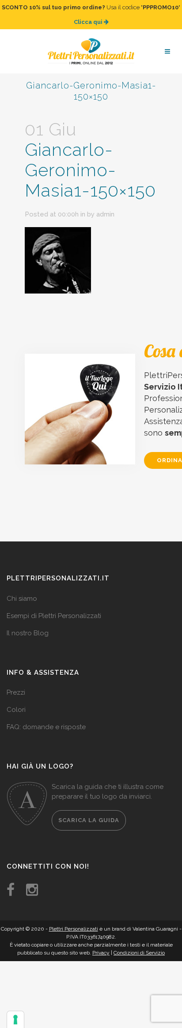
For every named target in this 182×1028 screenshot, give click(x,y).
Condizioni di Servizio (139, 953)
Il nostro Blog (28, 633)
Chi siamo (22, 599)
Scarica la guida (88, 820)
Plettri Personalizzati (73, 929)
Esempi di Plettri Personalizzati (54, 616)
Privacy (101, 953)
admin (105, 214)
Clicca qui (89, 22)
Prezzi (16, 692)
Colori (16, 710)
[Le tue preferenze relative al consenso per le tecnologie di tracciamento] (15, 1019)
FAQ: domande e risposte (46, 727)
